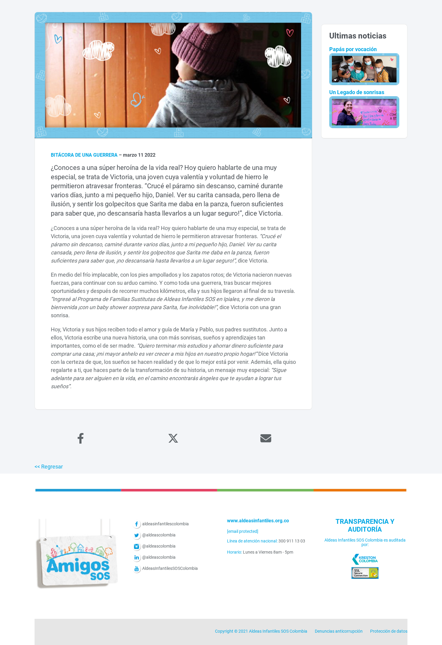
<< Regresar (49, 466)
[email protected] (242, 531)
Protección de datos (388, 631)
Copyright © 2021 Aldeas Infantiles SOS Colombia (261, 631)
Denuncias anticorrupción (339, 631)
